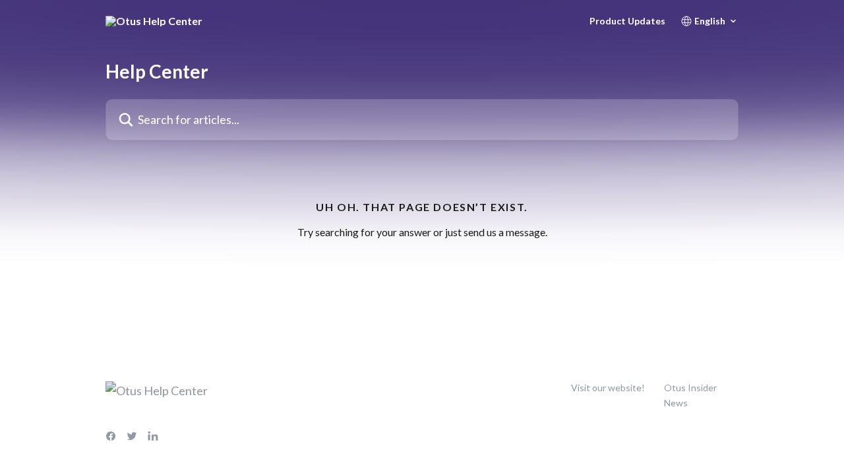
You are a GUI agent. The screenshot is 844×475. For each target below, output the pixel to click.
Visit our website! (608, 387)
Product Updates (627, 21)
